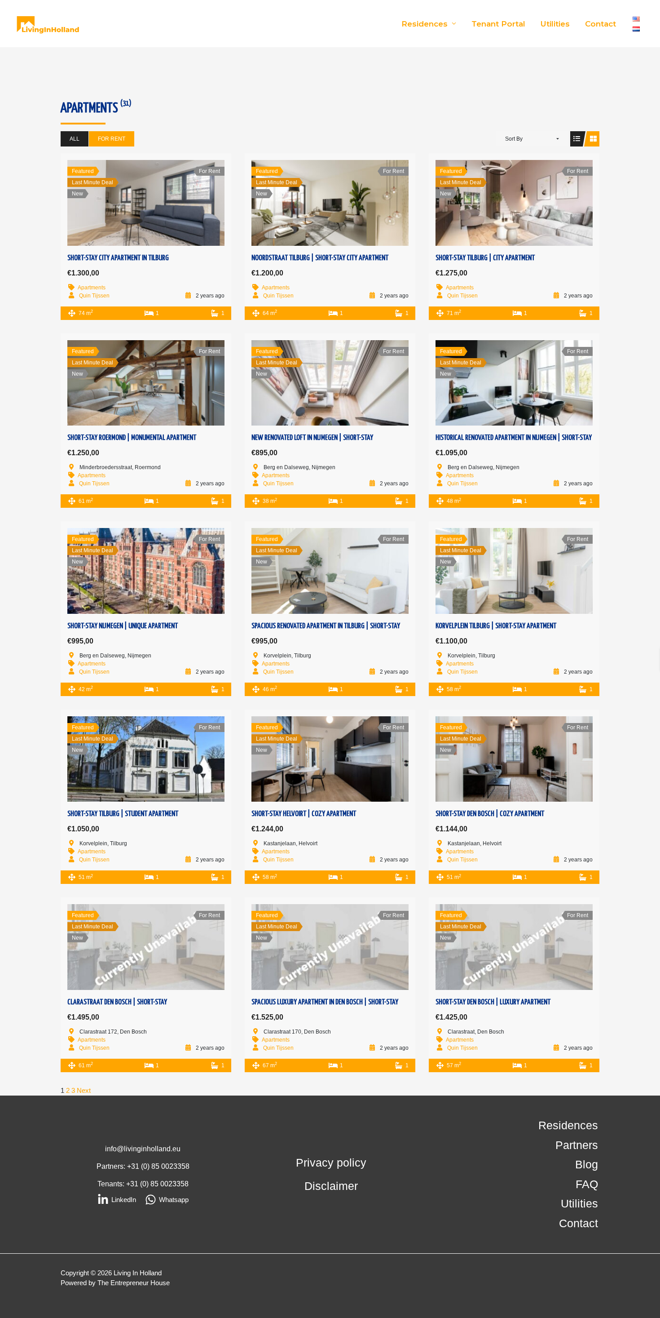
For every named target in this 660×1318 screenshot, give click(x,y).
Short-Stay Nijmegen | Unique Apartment (122, 626)
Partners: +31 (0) (124, 1166)
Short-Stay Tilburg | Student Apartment (122, 814)
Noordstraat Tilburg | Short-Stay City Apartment (319, 258)
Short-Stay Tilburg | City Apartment (485, 258)
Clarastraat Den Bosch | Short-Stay (117, 1002)
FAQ (587, 1184)
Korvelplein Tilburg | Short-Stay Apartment (496, 626)
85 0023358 (170, 1166)
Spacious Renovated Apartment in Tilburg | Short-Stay (325, 626)
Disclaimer (331, 1186)
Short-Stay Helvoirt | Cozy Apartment (303, 814)
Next (84, 1090)
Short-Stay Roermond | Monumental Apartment (131, 438)
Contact (600, 23)
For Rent (111, 139)
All (74, 139)
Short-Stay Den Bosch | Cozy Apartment (490, 814)
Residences (424, 23)
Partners (576, 1145)
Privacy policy (331, 1162)
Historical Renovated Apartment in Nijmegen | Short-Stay (514, 438)
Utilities (555, 23)
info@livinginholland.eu (142, 1149)
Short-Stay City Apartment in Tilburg (118, 258)
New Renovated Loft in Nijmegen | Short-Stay (312, 438)
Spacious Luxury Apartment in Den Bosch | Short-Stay (324, 1002)
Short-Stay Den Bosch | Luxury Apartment (493, 1002)
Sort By (514, 139)
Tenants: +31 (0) (123, 1184)
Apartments (92, 287)
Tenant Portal (498, 23)
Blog (586, 1164)
